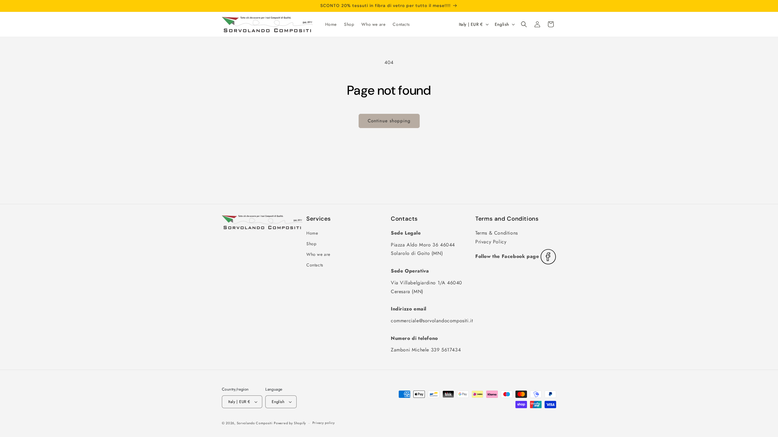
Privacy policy (323, 422)
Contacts (314, 265)
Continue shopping (389, 120)
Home (312, 233)
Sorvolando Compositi (255, 423)
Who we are (318, 254)
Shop (311, 244)
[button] (524, 24)
